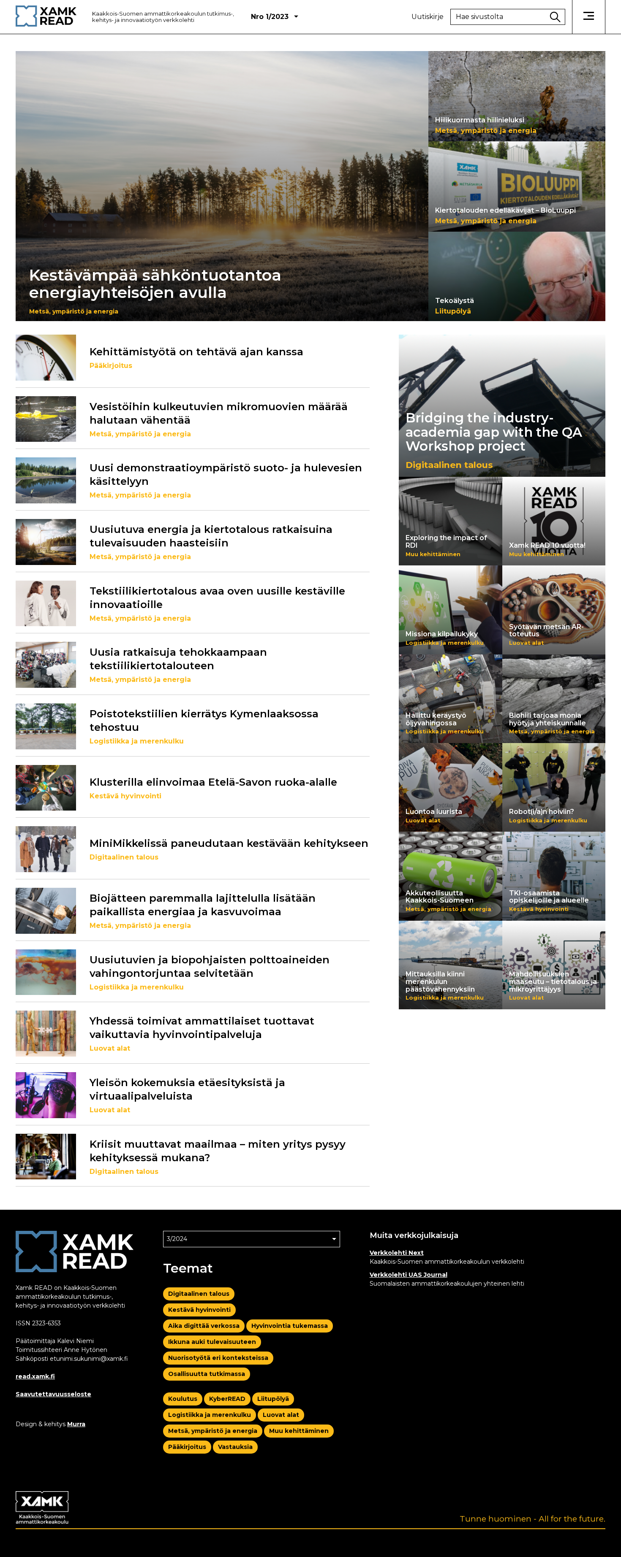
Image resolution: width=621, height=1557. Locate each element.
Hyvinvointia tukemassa (289, 1326)
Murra (76, 1424)
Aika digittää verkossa (204, 1326)
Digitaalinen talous (198, 1294)
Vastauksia (235, 1447)
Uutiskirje (427, 17)
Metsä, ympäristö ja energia (212, 1431)
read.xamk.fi (35, 1376)
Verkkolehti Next (397, 1253)
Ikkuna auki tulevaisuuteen (212, 1342)
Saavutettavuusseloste (53, 1394)
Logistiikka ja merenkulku (209, 1415)
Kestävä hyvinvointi (199, 1310)
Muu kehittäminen (299, 1431)
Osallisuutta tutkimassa (206, 1374)
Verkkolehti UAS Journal (408, 1275)
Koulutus (182, 1399)
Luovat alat (281, 1415)
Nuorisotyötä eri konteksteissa (218, 1358)
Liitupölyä (273, 1399)
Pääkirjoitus (187, 1447)
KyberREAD (227, 1399)
